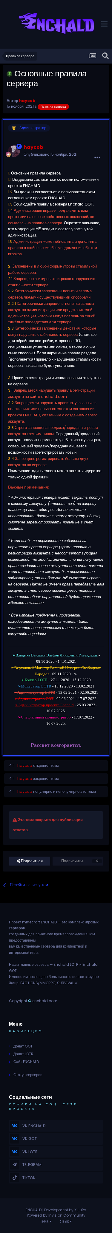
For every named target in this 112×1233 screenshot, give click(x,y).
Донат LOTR (23, 1053)
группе (93, 976)
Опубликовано (50, 154)
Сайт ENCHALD (26, 1061)
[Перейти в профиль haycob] (14, 151)
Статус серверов (27, 1074)
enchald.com (44, 1000)
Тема (44, 1221)
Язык (65, 1221)
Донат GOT (23, 1046)
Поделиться (31, 861)
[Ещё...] (97, 157)
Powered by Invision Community (56, 1215)
